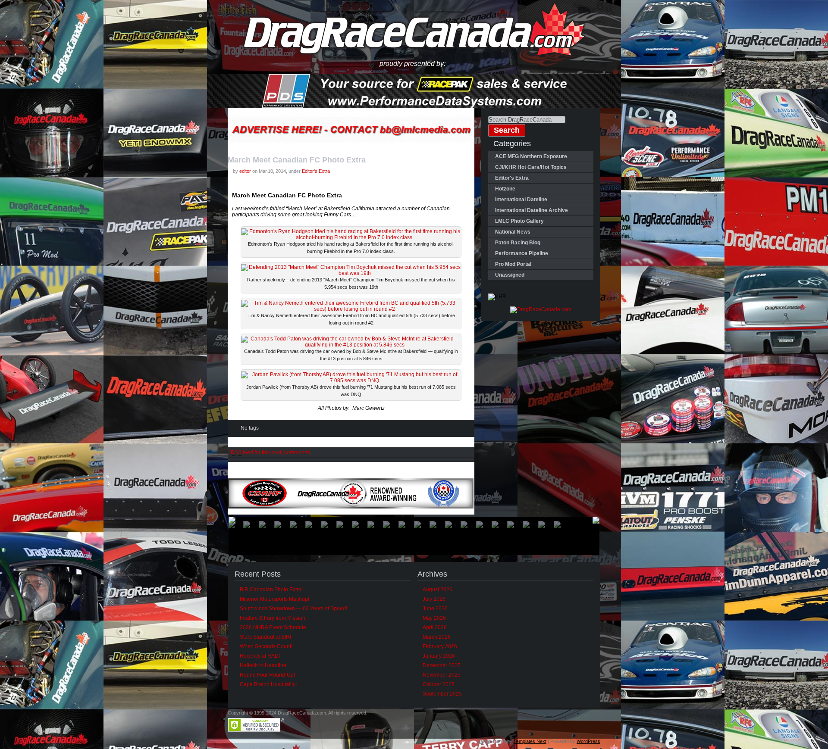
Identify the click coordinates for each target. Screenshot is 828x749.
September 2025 (442, 694)
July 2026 (434, 599)
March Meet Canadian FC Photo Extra (297, 160)
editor (245, 171)
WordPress (588, 741)
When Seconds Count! (266, 646)
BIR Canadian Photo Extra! (271, 590)
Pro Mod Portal (513, 264)
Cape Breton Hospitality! (268, 684)
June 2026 (435, 608)
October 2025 (439, 684)
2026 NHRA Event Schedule (273, 627)
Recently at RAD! (260, 656)
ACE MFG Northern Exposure (531, 156)
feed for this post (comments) (270, 452)
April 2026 (435, 627)
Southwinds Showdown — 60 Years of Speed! (293, 608)
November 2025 (442, 675)
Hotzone (505, 189)
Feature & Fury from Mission (272, 618)
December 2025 (442, 665)
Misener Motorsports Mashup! (274, 599)
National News (512, 232)
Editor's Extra (316, 171)
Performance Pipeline (521, 253)
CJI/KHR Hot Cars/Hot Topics (531, 167)
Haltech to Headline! (264, 665)
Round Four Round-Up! (267, 675)
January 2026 (439, 656)
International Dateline (521, 200)
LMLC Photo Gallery (519, 221)
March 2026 (437, 637)
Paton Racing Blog (517, 243)
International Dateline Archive (531, 210)
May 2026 (434, 618)
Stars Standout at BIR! (265, 637)
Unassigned (509, 275)
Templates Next (530, 741)
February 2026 (440, 646)
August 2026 (437, 590)
